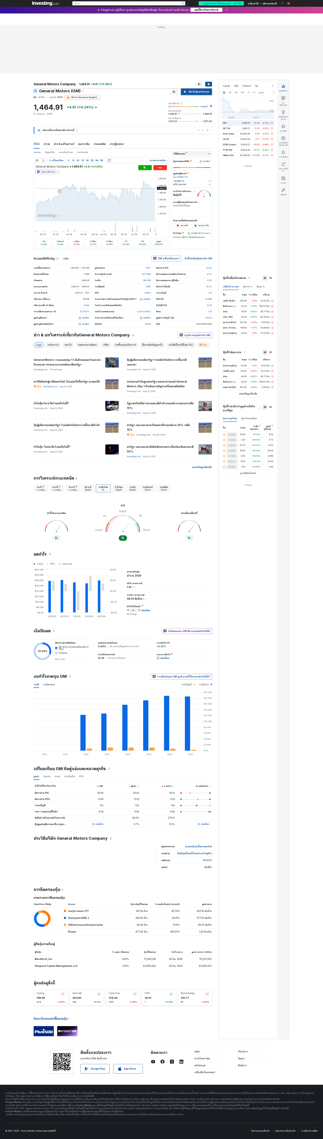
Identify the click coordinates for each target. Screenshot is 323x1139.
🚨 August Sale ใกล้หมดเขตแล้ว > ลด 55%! (221, 3)
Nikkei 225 (228, 155)
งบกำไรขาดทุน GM (50, 676)
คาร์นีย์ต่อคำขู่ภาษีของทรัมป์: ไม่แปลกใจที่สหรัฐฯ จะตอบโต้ (67, 381)
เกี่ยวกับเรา (243, 1051)
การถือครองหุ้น (47, 889)
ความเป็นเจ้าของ (66, 152)
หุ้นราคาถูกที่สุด (230, 418)
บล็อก (197, 1051)
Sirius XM (77, 993)
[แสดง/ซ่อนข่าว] (109, 160)
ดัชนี (236, 86)
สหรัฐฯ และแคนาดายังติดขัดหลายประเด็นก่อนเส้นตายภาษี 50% (160, 449)
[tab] (41, 488)
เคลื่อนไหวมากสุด (231, 286)
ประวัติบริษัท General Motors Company (70, 838)
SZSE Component (231, 144)
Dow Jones (228, 133)
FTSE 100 (227, 150)
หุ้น (256, 86)
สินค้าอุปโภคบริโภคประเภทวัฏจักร (194, 853)
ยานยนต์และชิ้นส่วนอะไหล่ (198, 846)
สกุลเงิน (226, 86)
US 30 (226, 139)
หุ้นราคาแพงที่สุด (249, 418)
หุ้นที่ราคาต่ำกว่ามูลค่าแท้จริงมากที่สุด (239, 408)
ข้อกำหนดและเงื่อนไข (260, 1131)
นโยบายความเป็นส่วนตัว (285, 1131)
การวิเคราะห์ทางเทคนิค (54, 478)
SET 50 (226, 128)
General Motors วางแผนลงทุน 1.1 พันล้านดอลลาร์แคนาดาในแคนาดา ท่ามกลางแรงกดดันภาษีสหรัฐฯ (67, 362)
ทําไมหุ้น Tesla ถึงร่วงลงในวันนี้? (52, 446)
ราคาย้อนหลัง (82, 152)
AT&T (147, 993)
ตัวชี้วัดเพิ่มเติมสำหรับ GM (198, 258)
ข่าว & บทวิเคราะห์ (64, 144)
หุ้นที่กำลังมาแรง (232, 352)
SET (225, 123)
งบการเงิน (84, 144)
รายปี (36, 684)
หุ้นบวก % (247, 286)
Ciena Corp (114, 993)
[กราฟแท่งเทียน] (37, 160)
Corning (40, 993)
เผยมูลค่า (204, 106)
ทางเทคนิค (100, 144)
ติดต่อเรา (242, 1065)
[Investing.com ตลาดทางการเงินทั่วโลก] (45, 3)
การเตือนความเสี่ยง (309, 1131)
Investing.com (41, 369)
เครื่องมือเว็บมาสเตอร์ (204, 1072)
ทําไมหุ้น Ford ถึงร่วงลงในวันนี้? (51, 403)
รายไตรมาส (49, 684)
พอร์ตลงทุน (200, 1065)
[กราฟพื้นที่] (43, 160)
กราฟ (47, 144)
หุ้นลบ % (261, 286)
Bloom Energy (188, 993)
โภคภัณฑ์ (246, 86)
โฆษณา (241, 1058)
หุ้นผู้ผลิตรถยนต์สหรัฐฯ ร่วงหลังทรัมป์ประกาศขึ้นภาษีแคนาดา (157, 362)
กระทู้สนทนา (117, 144)
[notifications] (282, 3)
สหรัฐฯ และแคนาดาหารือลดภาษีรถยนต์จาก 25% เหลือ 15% (158, 427)
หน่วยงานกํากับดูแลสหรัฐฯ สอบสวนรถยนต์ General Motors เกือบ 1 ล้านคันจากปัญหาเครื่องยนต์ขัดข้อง (157, 384)
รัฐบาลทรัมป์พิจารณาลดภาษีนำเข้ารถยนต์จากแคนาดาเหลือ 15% (160, 406)
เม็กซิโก (208, 867)
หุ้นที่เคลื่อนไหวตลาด (234, 278)
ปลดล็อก (99, 824)
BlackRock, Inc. (44, 959)
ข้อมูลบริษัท (50, 152)
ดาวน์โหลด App (202, 1058)
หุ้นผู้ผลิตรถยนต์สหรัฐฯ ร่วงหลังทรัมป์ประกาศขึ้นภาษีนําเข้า (67, 425)
